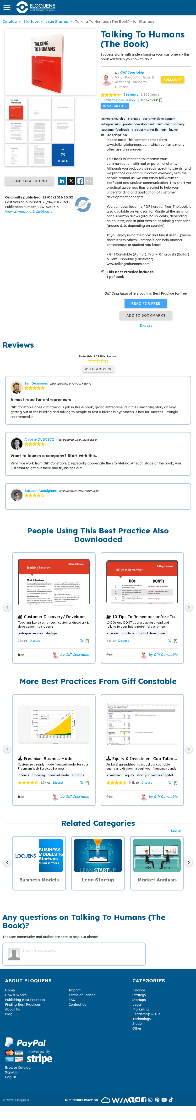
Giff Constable (132, 72)
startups (134, 118)
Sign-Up (11, 1072)
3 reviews (130, 94)
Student (138, 1023)
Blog (8, 1014)
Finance (138, 990)
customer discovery (171, 124)
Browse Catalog (18, 1067)
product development (138, 124)
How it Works (16, 995)
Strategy (139, 995)
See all (176, 830)
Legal (137, 1004)
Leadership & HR (146, 1014)
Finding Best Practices (23, 1004)
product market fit (145, 129)
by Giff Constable (74, 654)
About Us (12, 1009)
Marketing (140, 1009)
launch (174, 129)
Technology (141, 1019)
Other (136, 1028)
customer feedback (115, 129)
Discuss (146, 325)
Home (10, 990)
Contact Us (77, 1004)
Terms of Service (82, 995)
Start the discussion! (120, 100)
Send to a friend (29, 181)
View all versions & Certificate (28, 211)
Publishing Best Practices (25, 1000)
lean (164, 129)
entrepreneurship (113, 118)
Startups (139, 1000)
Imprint (75, 990)
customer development (159, 118)
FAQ (72, 1000)
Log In (10, 1077)
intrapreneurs (110, 124)
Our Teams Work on (82, 1100)
